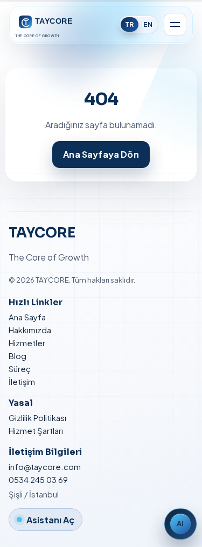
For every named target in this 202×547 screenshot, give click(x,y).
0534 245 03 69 (38, 480)
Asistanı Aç (50, 519)
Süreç (20, 369)
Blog (17, 356)
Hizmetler (27, 343)
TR (129, 24)
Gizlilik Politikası (37, 418)
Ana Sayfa (27, 317)
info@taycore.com (45, 467)
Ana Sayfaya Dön (100, 154)
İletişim (22, 382)
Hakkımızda (30, 330)
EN (147, 24)
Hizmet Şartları (36, 431)
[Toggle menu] (175, 24)
